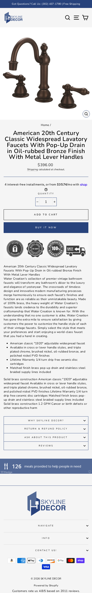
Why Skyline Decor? (46, 420)
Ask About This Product (46, 437)
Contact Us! (46, 550)
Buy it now (46, 227)
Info (46, 538)
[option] (46, 4)
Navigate (46, 525)
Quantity (46, 193)
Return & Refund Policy (46, 428)
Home (45, 125)
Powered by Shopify (46, 585)
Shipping (32, 169)
